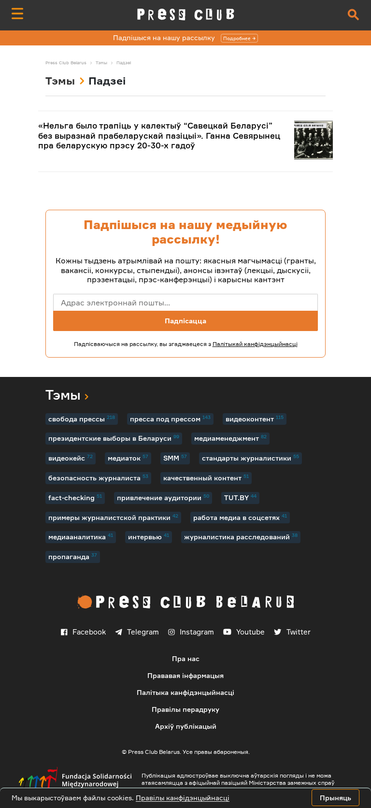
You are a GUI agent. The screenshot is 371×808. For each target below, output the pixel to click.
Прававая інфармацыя (185, 675)
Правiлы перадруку (185, 709)
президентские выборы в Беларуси (113, 437)
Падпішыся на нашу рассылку (182, 37)
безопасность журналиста (98, 477)
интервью (148, 536)
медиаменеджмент (230, 437)
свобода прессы (81, 418)
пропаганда (72, 556)
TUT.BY (240, 497)
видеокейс (70, 457)
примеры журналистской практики (113, 517)
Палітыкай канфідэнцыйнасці (255, 343)
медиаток (128, 457)
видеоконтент (255, 418)
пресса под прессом (170, 418)
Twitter (298, 631)
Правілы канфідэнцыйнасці (182, 798)
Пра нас (186, 658)
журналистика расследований (241, 536)
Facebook (89, 631)
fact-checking (75, 497)
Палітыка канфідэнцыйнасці (185, 692)
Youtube (250, 631)
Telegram (143, 631)
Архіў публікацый (185, 726)
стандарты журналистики (250, 457)
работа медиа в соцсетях (240, 517)
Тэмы (60, 80)
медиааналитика (80, 536)
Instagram (197, 631)
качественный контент (206, 477)
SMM (175, 457)
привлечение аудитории (163, 497)
